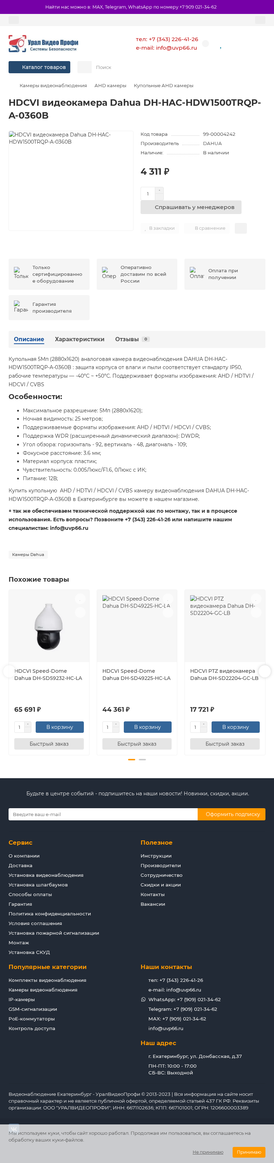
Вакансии (153, 904)
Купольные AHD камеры (163, 85)
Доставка (20, 865)
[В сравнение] (80, 612)
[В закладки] (80, 598)
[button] (9, 671)
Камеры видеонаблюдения (53, 85)
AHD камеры (110, 85)
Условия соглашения (35, 923)
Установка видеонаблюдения (46, 875)
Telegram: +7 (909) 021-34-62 (182, 1009)
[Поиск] (258, 67)
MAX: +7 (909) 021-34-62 (177, 1019)
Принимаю (249, 1152)
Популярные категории (48, 966)
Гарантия (20, 904)
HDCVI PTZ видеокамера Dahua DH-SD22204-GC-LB (224, 674)
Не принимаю (208, 1152)
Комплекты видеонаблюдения (47, 980)
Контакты (153, 894)
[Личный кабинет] (260, 20)
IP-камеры (22, 999)
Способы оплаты (30, 894)
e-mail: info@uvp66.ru (166, 47)
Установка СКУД (29, 952)
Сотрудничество (162, 875)
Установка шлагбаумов (38, 885)
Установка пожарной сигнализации (54, 933)
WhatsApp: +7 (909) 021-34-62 (184, 999)
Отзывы (131, 339)
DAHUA (212, 143)
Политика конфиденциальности (50, 913)
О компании (24, 856)
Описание (29, 339)
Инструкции (156, 856)
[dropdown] (14, 20)
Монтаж (19, 942)
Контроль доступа (32, 1028)
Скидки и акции (161, 885)
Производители (161, 865)
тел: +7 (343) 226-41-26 (167, 39)
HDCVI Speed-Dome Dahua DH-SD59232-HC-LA (48, 674)
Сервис (20, 842)
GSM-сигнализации (33, 1009)
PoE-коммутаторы (32, 1019)
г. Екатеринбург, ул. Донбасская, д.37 (195, 1056)
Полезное (157, 842)
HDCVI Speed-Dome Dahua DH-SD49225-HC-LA (136, 674)
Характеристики (80, 339)
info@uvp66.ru (165, 1028)
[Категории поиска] (84, 67)
